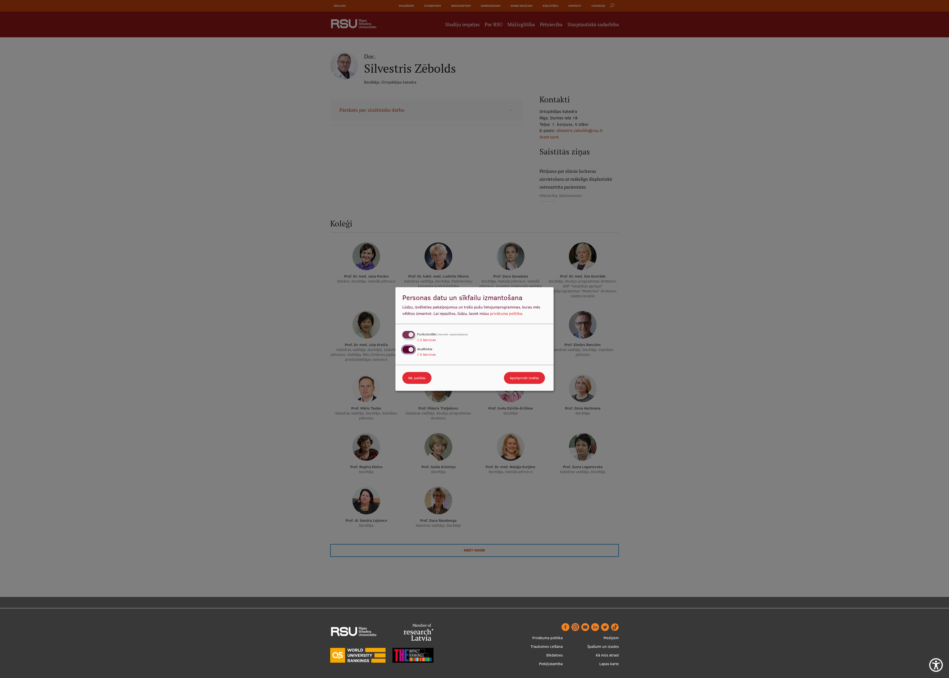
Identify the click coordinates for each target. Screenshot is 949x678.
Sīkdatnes (554, 655)
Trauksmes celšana (547, 646)
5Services (426, 354)
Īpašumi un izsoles (603, 646)
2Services (426, 339)
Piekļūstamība (551, 663)
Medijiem (611, 637)
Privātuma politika (547, 637)
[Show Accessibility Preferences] (936, 665)
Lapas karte (609, 663)
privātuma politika (506, 313)
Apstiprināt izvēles (524, 377)
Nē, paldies (417, 377)
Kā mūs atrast (607, 655)
